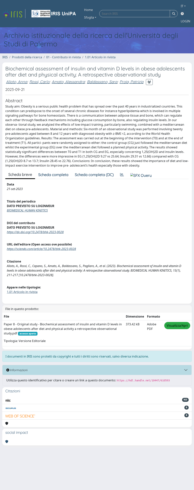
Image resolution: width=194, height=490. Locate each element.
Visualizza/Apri (177, 325)
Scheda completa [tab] (53, 174)
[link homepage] (13, 13)
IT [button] (182, 6)
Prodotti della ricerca (27, 57)
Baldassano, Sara (102, 81)
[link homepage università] (54, 13)
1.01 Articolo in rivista (100, 57)
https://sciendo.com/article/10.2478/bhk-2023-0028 (41, 249)
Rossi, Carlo (39, 81)
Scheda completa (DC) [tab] (94, 174)
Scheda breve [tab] (20, 174)
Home (88, 10)
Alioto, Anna (16, 81)
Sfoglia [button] (89, 17)
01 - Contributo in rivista (63, 57)
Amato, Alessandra (68, 81)
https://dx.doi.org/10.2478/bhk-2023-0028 (35, 232)
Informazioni (18, 370)
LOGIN (185, 21)
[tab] (122, 175)
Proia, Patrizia (131, 81)
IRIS (5, 57)
